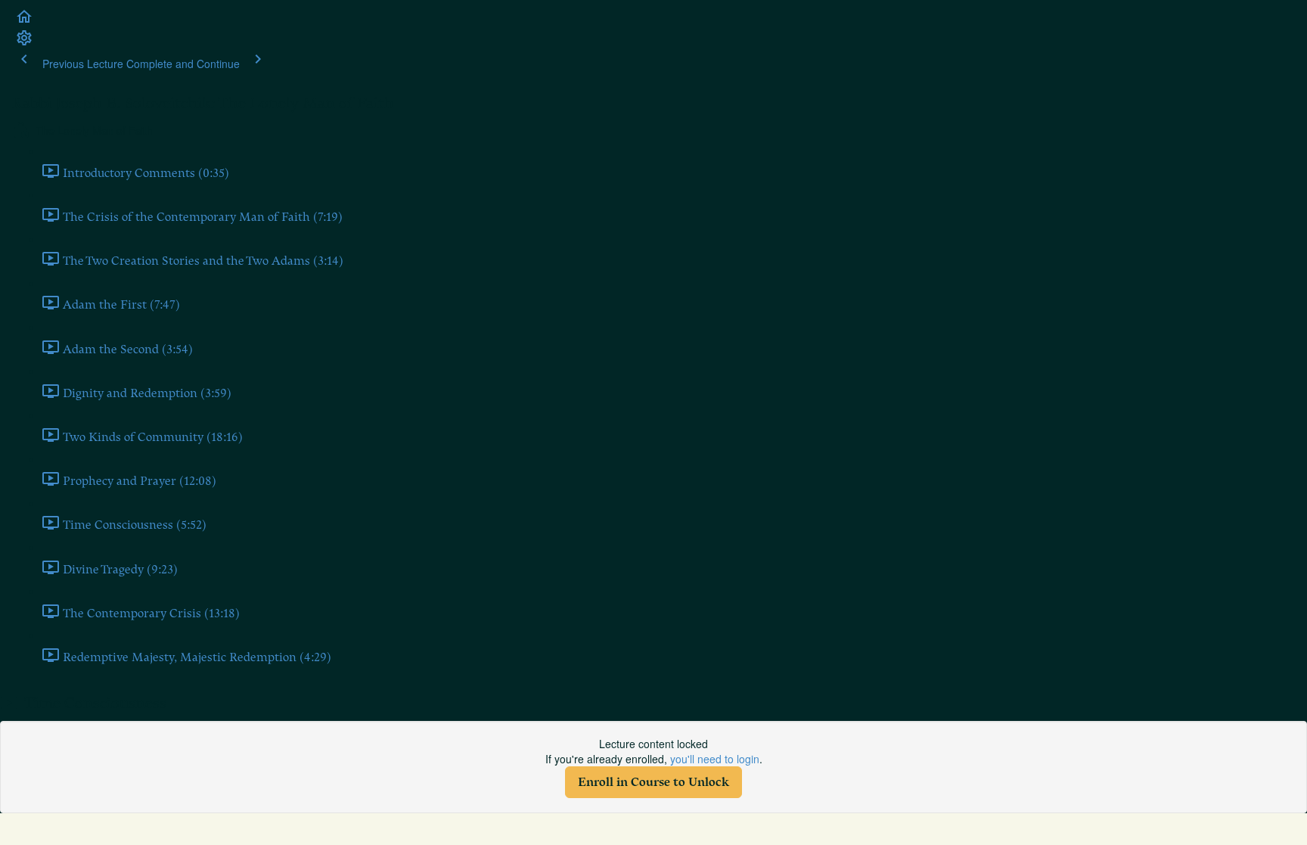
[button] (24, 21)
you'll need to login (714, 758)
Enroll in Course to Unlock (653, 782)
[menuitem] (24, 42)
